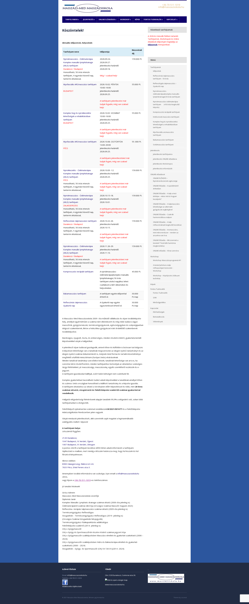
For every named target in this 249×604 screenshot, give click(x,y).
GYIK (155, 297)
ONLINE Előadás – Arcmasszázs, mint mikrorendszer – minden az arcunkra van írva (165, 233)
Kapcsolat (172, 19)
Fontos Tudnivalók (153, 19)
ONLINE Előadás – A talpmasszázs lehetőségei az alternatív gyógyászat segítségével (166, 207)
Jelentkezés (89, 19)
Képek (137, 19)
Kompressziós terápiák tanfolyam (78, 271)
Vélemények (158, 321)
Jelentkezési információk (162, 168)
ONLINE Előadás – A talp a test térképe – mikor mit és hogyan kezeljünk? (165, 196)
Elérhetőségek (158, 312)
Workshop (125, 19)
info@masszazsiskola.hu (128, 473)
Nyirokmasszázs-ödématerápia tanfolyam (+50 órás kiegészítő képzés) (166, 104)
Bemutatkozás (158, 317)
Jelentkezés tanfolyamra (162, 154)
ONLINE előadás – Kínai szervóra (166, 251)
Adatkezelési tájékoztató (72, 586)
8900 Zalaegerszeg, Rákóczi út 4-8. (78, 464)
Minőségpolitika (159, 302)
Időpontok (157, 71)
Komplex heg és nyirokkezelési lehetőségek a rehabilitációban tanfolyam (165, 124)
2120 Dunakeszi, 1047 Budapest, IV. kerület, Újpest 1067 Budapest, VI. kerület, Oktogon (78, 441)
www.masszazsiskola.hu (115, 584)
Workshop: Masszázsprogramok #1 (167, 260)
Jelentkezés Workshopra (162, 164)
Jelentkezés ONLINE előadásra (165, 159)
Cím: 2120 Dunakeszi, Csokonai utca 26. (120, 575)
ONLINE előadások (107, 19)
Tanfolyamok (72, 19)
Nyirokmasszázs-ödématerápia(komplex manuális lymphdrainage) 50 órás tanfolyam (166, 94)
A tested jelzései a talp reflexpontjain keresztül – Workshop (163, 268)
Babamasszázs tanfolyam (74, 293)
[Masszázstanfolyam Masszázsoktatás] (87, 8)
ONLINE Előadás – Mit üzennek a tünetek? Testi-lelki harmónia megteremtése (165, 243)
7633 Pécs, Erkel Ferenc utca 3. (76, 467)
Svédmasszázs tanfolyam (163, 144)
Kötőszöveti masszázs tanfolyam (166, 117)
